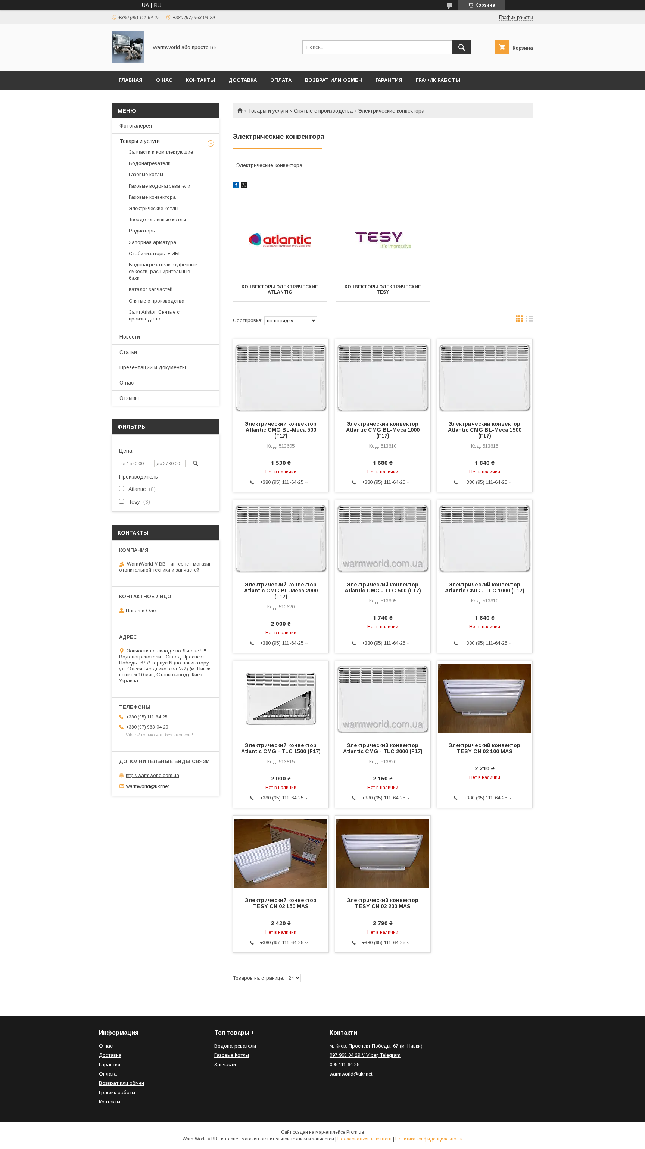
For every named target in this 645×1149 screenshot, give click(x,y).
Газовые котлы (146, 174)
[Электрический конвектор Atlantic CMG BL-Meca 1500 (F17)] (484, 376)
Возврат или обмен (333, 80)
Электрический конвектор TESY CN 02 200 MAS (382, 903)
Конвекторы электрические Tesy (383, 289)
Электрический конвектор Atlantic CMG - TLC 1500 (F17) (281, 748)
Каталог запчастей (150, 289)
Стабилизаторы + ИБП (155, 253)
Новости (129, 337)
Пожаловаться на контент (364, 1139)
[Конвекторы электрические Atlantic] (280, 240)
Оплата (281, 80)
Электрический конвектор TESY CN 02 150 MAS (281, 903)
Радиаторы (142, 231)
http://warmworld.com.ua (152, 775)
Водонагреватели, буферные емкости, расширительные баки (163, 271)
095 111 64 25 (344, 1064)
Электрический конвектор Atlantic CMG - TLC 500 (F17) (383, 588)
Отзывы (129, 398)
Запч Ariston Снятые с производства (154, 315)
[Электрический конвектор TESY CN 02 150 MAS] (280, 853)
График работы (438, 80)
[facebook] (236, 186)
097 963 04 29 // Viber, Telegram (365, 1055)
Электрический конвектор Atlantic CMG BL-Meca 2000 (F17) (281, 590)
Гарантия (389, 80)
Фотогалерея (135, 126)
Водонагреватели (150, 163)
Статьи (128, 352)
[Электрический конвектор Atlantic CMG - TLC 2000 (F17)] (382, 698)
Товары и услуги (268, 111)
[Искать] (461, 47)
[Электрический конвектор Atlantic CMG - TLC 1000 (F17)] (484, 537)
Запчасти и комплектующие (161, 152)
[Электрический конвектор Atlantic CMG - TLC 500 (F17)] (382, 537)
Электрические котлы (153, 208)
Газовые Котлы (231, 1055)
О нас (164, 80)
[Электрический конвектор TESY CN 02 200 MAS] (382, 853)
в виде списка (529, 320)
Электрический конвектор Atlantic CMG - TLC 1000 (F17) (484, 588)
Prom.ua (355, 1132)
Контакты (200, 80)
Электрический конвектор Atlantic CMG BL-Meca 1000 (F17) (383, 430)
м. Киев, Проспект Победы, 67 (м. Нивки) (376, 1046)
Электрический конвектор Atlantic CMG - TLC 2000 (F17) (383, 748)
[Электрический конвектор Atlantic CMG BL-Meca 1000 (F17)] (382, 376)
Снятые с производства (323, 111)
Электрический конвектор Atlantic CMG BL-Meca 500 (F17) (281, 430)
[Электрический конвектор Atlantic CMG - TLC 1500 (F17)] (280, 698)
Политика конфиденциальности (429, 1139)
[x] (244, 186)
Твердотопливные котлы (157, 219)
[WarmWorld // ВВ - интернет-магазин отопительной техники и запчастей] (128, 61)
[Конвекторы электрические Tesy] (383, 240)
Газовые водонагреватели (159, 186)
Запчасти (225, 1064)
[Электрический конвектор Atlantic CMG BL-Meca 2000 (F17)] (280, 537)
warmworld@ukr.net (147, 786)
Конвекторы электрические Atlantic (280, 289)
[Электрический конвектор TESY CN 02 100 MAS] (484, 698)
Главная (131, 80)
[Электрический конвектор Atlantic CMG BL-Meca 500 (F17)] (280, 376)
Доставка (242, 80)
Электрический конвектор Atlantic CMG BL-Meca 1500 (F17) (484, 430)
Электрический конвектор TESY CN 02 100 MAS (484, 748)
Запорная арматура (152, 242)
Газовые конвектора (152, 197)
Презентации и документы (152, 367)
